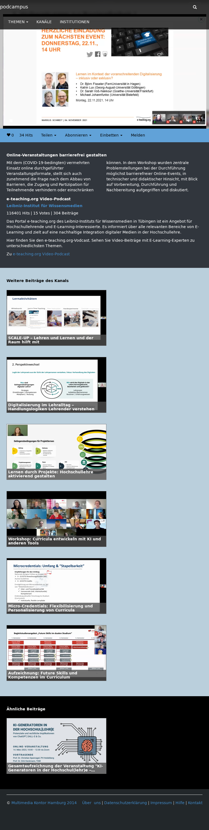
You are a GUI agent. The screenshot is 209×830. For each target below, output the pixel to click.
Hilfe (180, 803)
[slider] (98, 124)
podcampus (14, 7)
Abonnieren (77, 135)
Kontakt (195, 803)
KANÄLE (44, 22)
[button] (19, 124)
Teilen (47, 135)
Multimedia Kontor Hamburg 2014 (44, 803)
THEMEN (17, 22)
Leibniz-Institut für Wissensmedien (44, 206)
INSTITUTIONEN (74, 22)
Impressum (161, 803)
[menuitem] (190, 124)
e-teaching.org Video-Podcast (41, 254)
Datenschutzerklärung (125, 803)
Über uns (91, 803)
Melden (138, 135)
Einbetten (110, 135)
